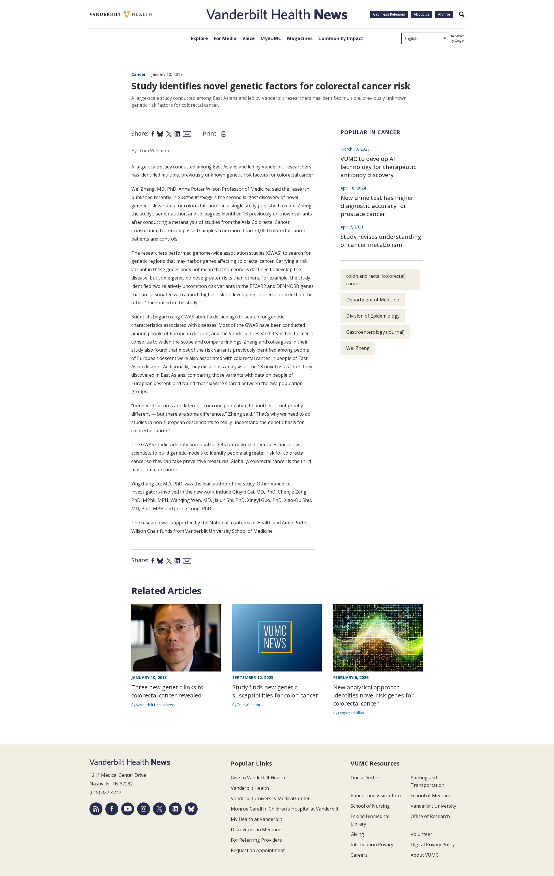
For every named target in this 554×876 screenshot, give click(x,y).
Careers (359, 855)
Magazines (299, 38)
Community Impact (340, 38)
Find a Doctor (365, 777)
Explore (199, 38)
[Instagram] (143, 808)
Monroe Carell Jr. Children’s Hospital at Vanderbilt (284, 809)
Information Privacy (372, 844)
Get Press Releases (389, 14)
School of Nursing (370, 806)
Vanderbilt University (433, 806)
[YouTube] (127, 808)
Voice (248, 38)
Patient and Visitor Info (376, 795)
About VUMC (425, 855)
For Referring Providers (256, 840)
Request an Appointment (258, 850)
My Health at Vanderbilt (256, 819)
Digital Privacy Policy (433, 844)
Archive (444, 14)
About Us (421, 14)
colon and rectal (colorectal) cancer (376, 280)
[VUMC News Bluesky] (191, 808)
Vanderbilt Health (250, 788)
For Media (225, 38)
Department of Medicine (372, 300)
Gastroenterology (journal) (375, 332)
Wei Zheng (358, 348)
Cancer (138, 74)
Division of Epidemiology (373, 316)
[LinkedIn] (175, 808)
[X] (159, 808)
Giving (357, 834)
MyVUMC (271, 38)
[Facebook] (111, 808)
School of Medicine (431, 795)
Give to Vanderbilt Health (258, 777)
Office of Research (430, 816)
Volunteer (421, 834)
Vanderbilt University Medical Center (270, 798)
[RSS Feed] (95, 808)
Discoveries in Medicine (256, 829)
